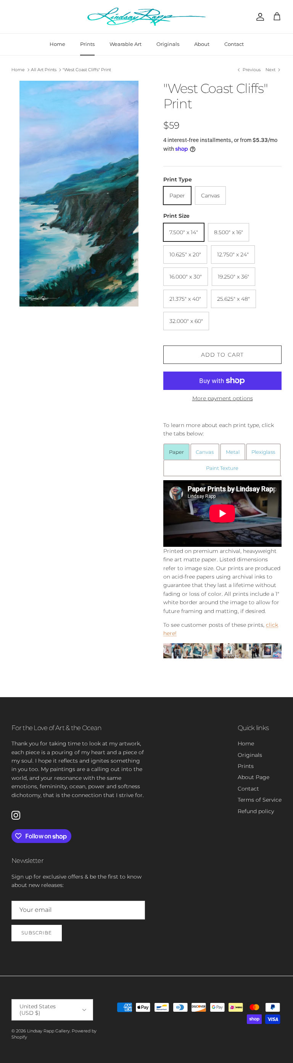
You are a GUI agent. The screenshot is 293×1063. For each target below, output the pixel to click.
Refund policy (256, 811)
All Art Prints (43, 69)
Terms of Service (260, 799)
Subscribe (36, 933)
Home (57, 44)
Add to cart (222, 354)
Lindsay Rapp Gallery (48, 1031)
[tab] (176, 451)
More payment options (222, 398)
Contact (234, 44)
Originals (167, 44)
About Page (253, 777)
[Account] (259, 16)
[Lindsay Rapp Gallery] (146, 17)
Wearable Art (125, 44)
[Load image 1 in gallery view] (78, 194)
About (201, 44)
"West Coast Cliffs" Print (87, 69)
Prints (87, 44)
